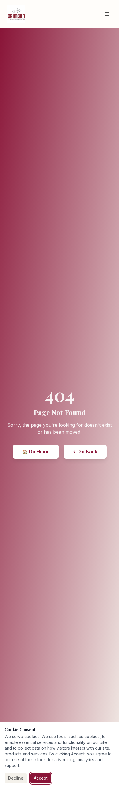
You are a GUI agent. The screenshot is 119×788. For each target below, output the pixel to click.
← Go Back (85, 451)
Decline (15, 778)
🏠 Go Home (36, 451)
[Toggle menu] (107, 14)
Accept (41, 778)
